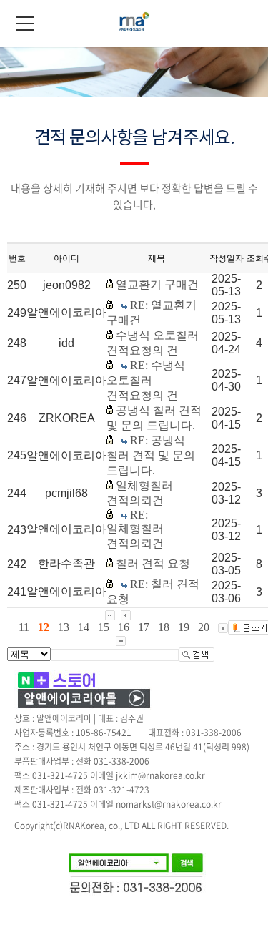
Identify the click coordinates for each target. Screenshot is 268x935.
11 (24, 627)
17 (143, 627)
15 (103, 627)
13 (63, 627)
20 (203, 627)
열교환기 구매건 (157, 284)
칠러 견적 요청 (153, 563)
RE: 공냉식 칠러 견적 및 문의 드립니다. (150, 455)
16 (123, 627)
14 (83, 627)
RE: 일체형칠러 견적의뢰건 (135, 529)
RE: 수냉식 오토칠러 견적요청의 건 (145, 380)
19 (183, 627)
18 (163, 627)
